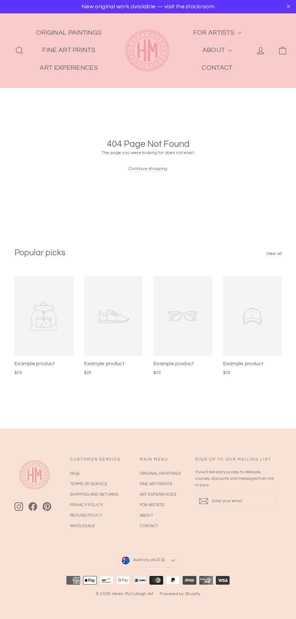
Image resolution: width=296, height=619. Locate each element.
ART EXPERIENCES (69, 67)
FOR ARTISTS (214, 32)
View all (274, 253)
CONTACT (217, 67)
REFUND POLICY (86, 515)
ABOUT (215, 50)
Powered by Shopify (180, 594)
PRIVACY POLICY (86, 505)
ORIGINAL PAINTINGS (68, 32)
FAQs (74, 473)
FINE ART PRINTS (68, 50)
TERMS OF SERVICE (89, 484)
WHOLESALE (82, 526)
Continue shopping (148, 168)
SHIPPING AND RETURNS (94, 494)
